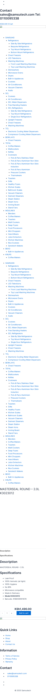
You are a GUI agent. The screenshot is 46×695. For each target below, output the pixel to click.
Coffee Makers (14, 146)
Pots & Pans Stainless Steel (22, 158)
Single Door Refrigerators (21, 117)
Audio (10, 90)
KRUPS (8, 254)
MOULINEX (10, 211)
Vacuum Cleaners (15, 87)
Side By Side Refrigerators (21, 43)
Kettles (11, 152)
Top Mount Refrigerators (21, 49)
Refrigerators (13, 40)
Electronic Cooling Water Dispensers (23, 131)
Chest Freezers (14, 55)
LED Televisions (14, 58)
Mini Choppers (14, 231)
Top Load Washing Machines (23, 67)
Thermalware (16, 175)
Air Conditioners (15, 99)
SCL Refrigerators (15, 108)
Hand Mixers (13, 234)
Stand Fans (13, 208)
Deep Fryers (13, 225)
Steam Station (14, 199)
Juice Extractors (14, 237)
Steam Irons (13, 202)
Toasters (11, 178)
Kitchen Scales (14, 187)
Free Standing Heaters (17, 105)
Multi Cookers (14, 222)
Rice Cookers (13, 243)
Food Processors (15, 228)
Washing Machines (16, 61)
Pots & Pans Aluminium (20, 169)
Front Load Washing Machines (23, 64)
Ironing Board (13, 205)
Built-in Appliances (16, 79)
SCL (7, 93)
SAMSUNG (9, 38)
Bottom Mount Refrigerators (22, 52)
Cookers (11, 82)
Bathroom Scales (15, 190)
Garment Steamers (16, 196)
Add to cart (23, 613)
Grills (10, 181)
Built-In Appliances (16, 252)
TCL (7, 128)
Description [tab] (5, 551)
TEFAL (8, 143)
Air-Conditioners (15, 85)
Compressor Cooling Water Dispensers (24, 134)
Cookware (12, 155)
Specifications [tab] (6, 556)
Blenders (11, 213)
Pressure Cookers (18, 172)
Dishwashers (13, 70)
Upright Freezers (15, 120)
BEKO (7, 249)
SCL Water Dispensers (17, 102)
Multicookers (13, 149)
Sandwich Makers (15, 246)
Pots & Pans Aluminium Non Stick (25, 161)
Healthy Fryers (14, 184)
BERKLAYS (9, 137)
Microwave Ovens (15, 73)
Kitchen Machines (15, 240)
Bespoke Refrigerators (20, 46)
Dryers (10, 76)
